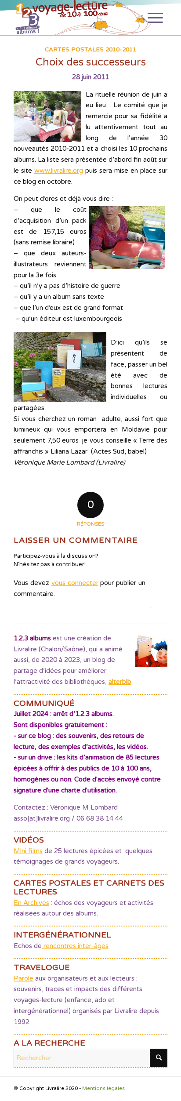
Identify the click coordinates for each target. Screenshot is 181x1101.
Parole (23, 978)
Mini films (28, 851)
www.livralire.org (58, 170)
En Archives (31, 903)
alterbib (120, 682)
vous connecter (74, 583)
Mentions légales (103, 1088)
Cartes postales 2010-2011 (90, 49)
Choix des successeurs (91, 62)
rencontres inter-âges (75, 946)
